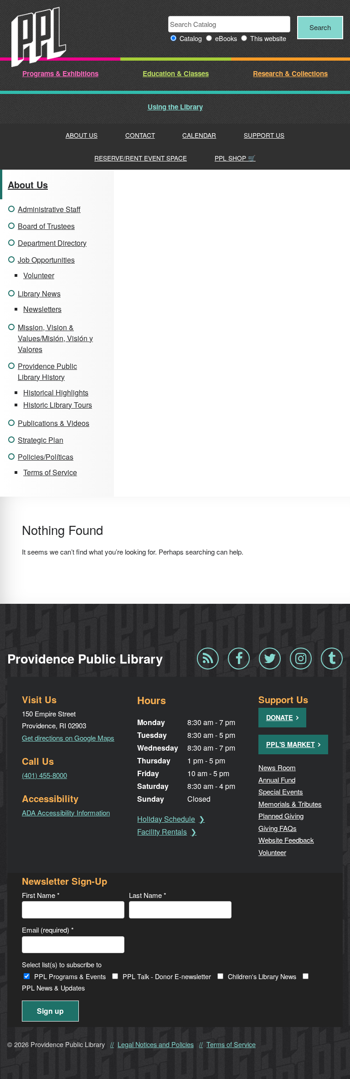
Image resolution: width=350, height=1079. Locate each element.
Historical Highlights (55, 392)
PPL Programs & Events (70, 976)
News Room (277, 767)
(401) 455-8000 (44, 775)
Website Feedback (286, 840)
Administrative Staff (49, 209)
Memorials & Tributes (290, 804)
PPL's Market (290, 744)
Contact (140, 135)
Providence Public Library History (47, 371)
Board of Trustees (46, 226)
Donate (279, 717)
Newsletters (42, 309)
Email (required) (48, 929)
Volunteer (38, 275)
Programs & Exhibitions (60, 73)
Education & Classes (176, 73)
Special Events (280, 791)
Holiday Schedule (166, 819)
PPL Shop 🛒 (235, 157)
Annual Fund (276, 779)
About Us (82, 135)
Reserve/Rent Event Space (140, 157)
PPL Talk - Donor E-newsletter (167, 976)
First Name (41, 895)
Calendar (199, 135)
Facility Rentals (162, 831)
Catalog (191, 38)
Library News (39, 293)
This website (268, 38)
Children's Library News (262, 976)
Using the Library (175, 107)
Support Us (264, 135)
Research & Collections (290, 73)
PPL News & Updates (53, 987)
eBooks (226, 38)
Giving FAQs (277, 828)
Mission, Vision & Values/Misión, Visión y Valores (55, 338)
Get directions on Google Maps (68, 737)
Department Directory (52, 243)
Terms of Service (50, 472)
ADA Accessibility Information (66, 812)
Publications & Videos (53, 423)
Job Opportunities (46, 259)
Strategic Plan (40, 440)
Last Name (147, 895)
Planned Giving (281, 815)
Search (320, 27)
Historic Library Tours (57, 404)
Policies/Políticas (45, 456)
